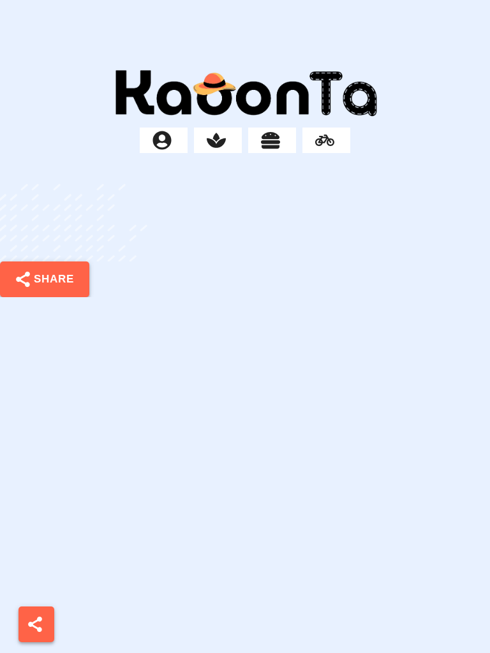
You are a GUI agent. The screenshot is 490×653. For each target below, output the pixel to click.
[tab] (164, 140)
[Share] (36, 624)
